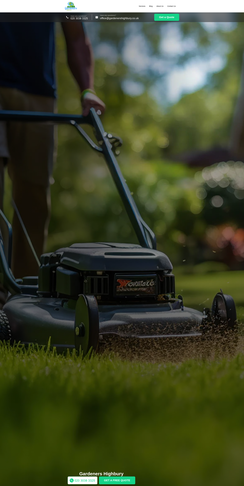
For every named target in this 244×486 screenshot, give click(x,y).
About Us (159, 6)
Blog (151, 6)
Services (142, 6)
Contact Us (171, 6)
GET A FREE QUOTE (117, 480)
